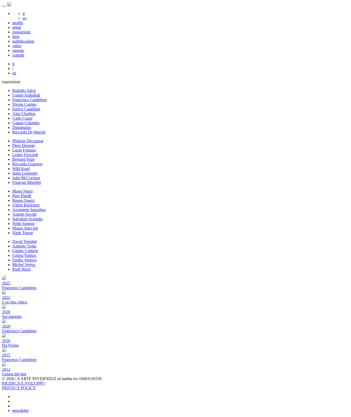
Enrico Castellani (26, 109)
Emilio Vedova (24, 260)
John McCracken (26, 178)
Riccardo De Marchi (28, 132)
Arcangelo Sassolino (29, 209)
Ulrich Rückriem (26, 205)
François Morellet (26, 182)
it (24, 13)
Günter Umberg (25, 251)
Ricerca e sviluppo (23, 383)
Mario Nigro (22, 191)
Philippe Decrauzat (27, 141)
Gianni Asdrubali (26, 95)
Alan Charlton (23, 113)
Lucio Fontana (24, 150)
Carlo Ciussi (22, 118)
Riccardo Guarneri (27, 164)
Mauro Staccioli (25, 228)
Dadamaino (21, 127)
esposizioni (21, 32)
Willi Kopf (21, 168)
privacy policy (19, 388)
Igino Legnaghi (24, 173)
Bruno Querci (23, 200)
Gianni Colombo (26, 123)
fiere (16, 36)
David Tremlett (24, 241)
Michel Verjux (23, 264)
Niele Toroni (22, 233)
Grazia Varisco (24, 255)
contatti (18, 55)
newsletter (20, 410)
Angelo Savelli (24, 214)
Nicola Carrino (24, 104)
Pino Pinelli (21, 196)
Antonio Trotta (24, 246)
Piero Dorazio (23, 145)
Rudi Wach (21, 269)
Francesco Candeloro (29, 100)
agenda (18, 50)
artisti (16, 27)
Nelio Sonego (23, 223)
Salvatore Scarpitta (27, 219)
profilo (17, 23)
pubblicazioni (23, 41)
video (16, 46)
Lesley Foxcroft (25, 155)
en (24, 18)
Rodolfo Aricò (24, 90)
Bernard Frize (23, 159)
